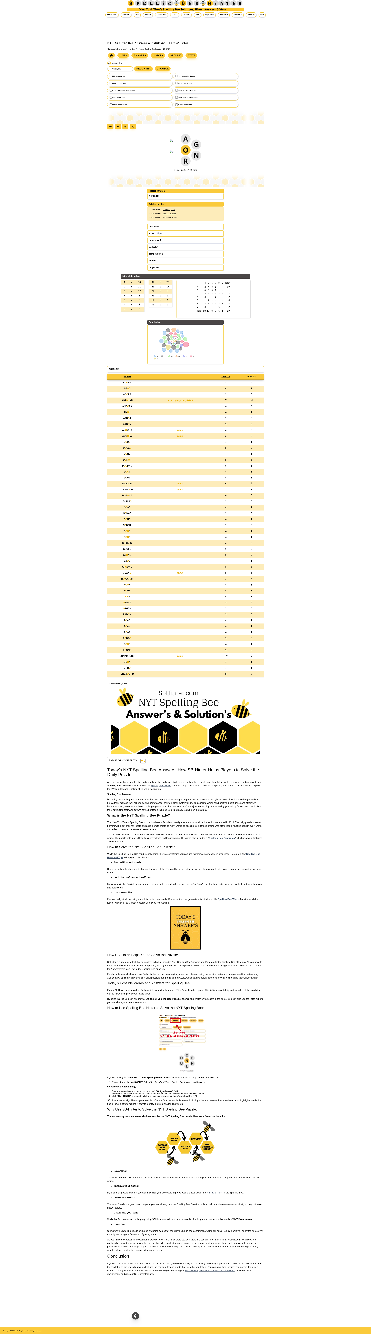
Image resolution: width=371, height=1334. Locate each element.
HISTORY (158, 55)
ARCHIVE (175, 55)
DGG (127, 448)
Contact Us (238, 15)
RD (127, 644)
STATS (191, 55)
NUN (127, 591)
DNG (127, 454)
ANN (127, 412)
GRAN (127, 555)
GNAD (127, 513)
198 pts (158, 233)
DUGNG (127, 495)
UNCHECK (163, 68)
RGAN (127, 608)
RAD (127, 620)
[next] (126, 127)
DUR (127, 478)
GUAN (127, 573)
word (127, 376)
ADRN (127, 382)
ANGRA (127, 406)
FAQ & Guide (209, 15)
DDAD (127, 466)
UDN (127, 662)
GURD (127, 549)
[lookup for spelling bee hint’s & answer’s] (111, 55)
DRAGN (127, 484)
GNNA (127, 525)
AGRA (127, 394)
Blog (197, 15)
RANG (127, 602)
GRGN (127, 543)
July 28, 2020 (192, 170)
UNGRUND (127, 674)
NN (127, 585)
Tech (137, 15)
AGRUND (127, 400)
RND (127, 638)
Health (174, 15)
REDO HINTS (143, 68)
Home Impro (161, 15)
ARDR (127, 418)
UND (127, 668)
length (226, 376)
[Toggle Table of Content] (141, 761)
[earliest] (111, 127)
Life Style (186, 15)
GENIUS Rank (214, 1192)
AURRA (127, 436)
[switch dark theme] (135, 1315)
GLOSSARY (126, 15)
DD (127, 442)
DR (127, 472)
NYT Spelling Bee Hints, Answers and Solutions (210, 1270)
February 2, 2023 (169, 214)
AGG (127, 388)
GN (127, 537)
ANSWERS (140, 55)
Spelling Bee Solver (161, 785)
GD (127, 531)
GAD (127, 507)
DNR (127, 460)
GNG (127, 519)
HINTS (123, 55)
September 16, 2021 (170, 217)
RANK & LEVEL (112, 15)
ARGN (127, 424)
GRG (127, 561)
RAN (127, 626)
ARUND (127, 430)
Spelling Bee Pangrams (222, 838)
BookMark (224, 15)
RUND (127, 650)
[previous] (118, 127)
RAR (127, 632)
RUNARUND (127, 656)
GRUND (127, 567)
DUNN (127, 501)
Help (262, 15)
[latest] (133, 127)
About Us (251, 15)
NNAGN (127, 579)
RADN (127, 614)
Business (148, 15)
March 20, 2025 (169, 210)
